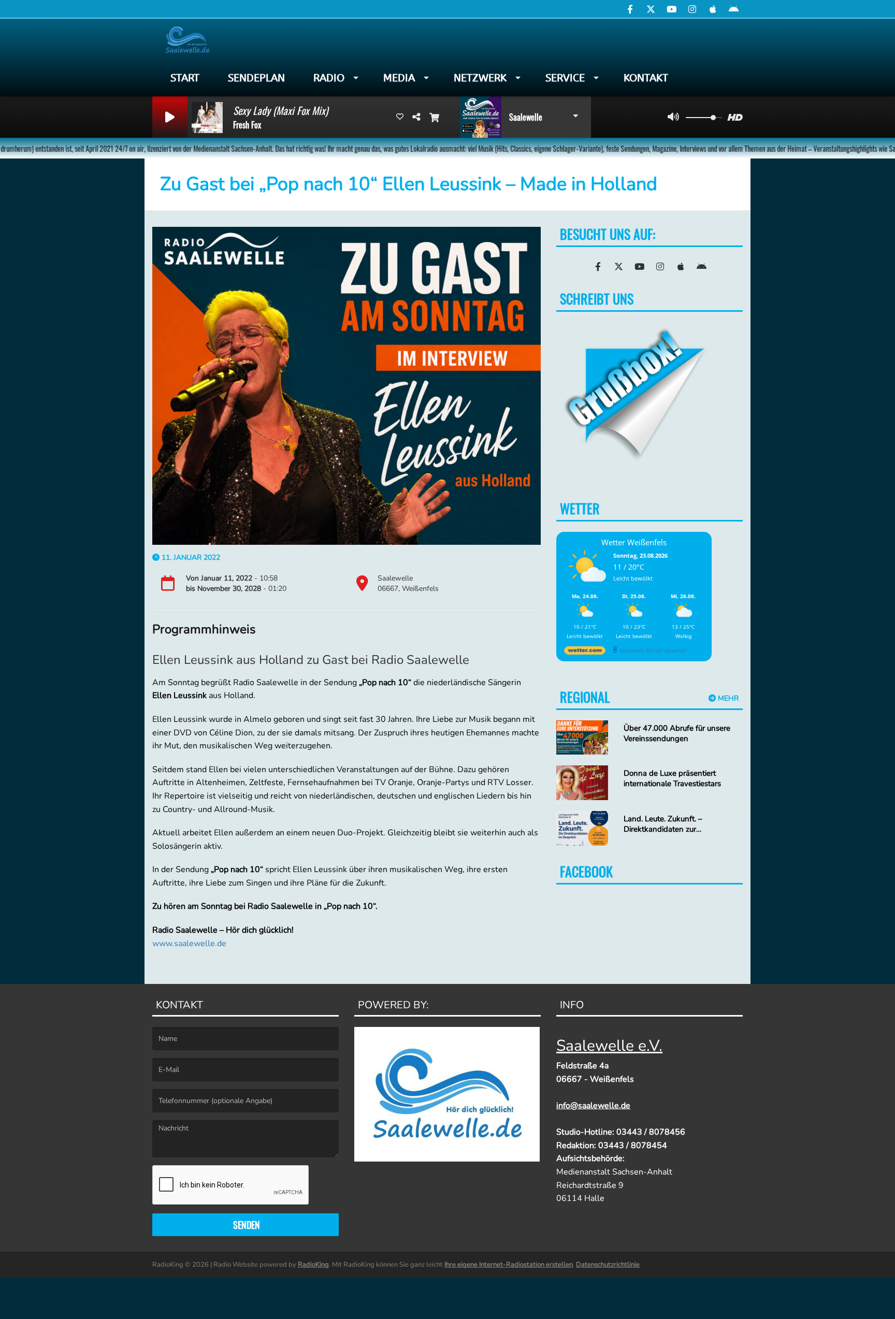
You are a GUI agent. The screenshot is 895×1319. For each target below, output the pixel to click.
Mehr (727, 698)
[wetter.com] (584, 652)
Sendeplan (256, 78)
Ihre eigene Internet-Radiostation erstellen (508, 1264)
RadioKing (313, 1264)
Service (565, 78)
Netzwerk (480, 78)
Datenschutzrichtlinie (608, 1264)
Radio (328, 78)
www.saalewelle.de (189, 943)
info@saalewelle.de (593, 1105)
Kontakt (646, 78)
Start (184, 78)
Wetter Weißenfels (634, 542)
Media (399, 78)
